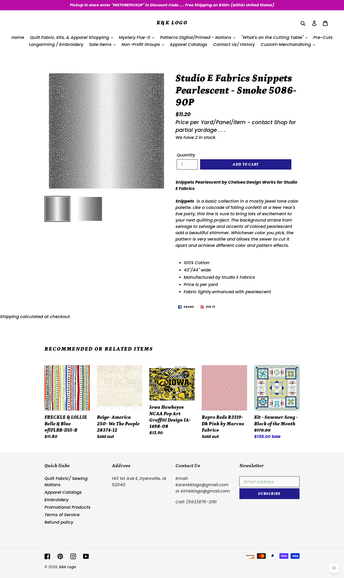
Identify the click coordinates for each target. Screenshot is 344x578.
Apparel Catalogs (63, 492)
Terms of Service (62, 515)
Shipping (9, 316)
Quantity (186, 155)
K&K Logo (172, 22)
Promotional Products (67, 507)
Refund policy (58, 522)
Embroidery (56, 500)
